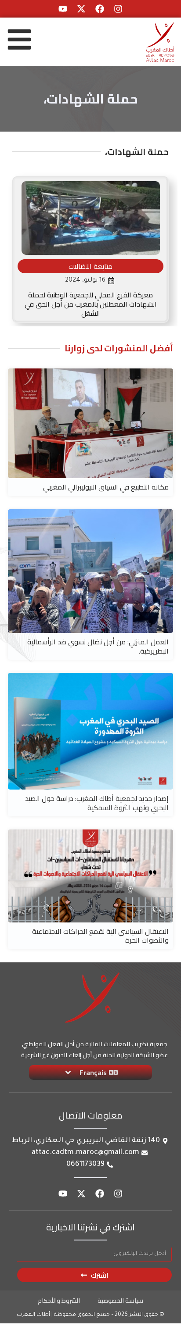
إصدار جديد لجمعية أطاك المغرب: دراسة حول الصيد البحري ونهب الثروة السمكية (97, 803)
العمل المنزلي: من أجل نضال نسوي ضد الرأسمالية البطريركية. (98, 646)
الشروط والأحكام (59, 1300)
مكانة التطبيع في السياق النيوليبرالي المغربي (106, 486)
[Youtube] (63, 9)
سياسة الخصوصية (120, 1300)
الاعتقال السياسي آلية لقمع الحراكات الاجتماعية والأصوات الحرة (100, 936)
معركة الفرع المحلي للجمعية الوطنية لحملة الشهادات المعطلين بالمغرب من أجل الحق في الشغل (91, 304)
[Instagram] (118, 9)
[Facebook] (100, 9)
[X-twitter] (81, 9)
